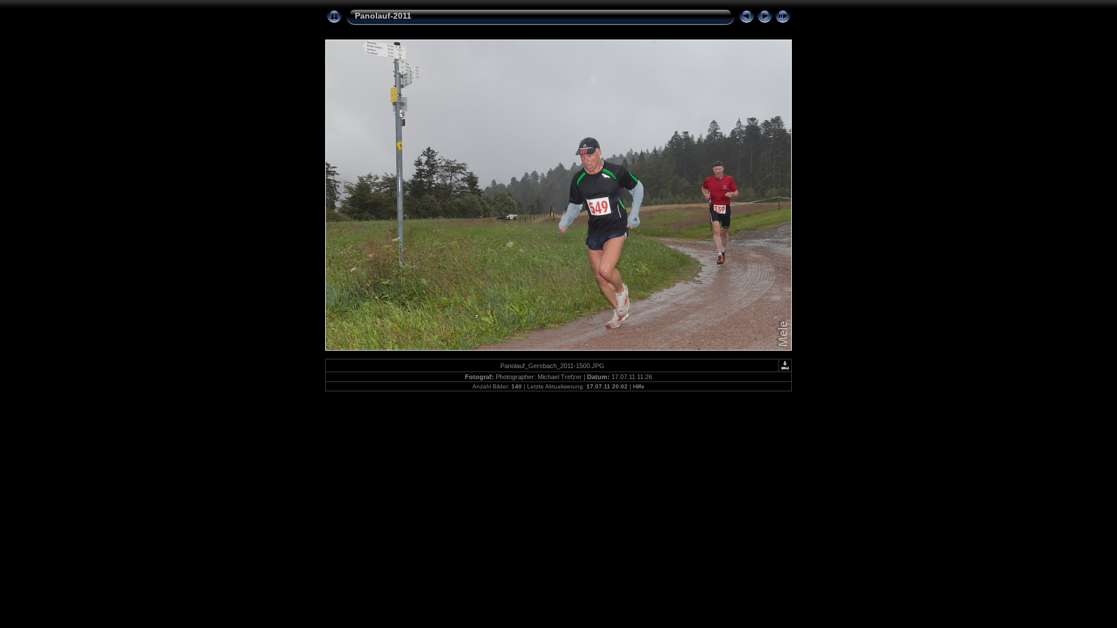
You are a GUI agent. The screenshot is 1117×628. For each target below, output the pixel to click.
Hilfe (639, 386)
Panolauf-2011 (383, 15)
